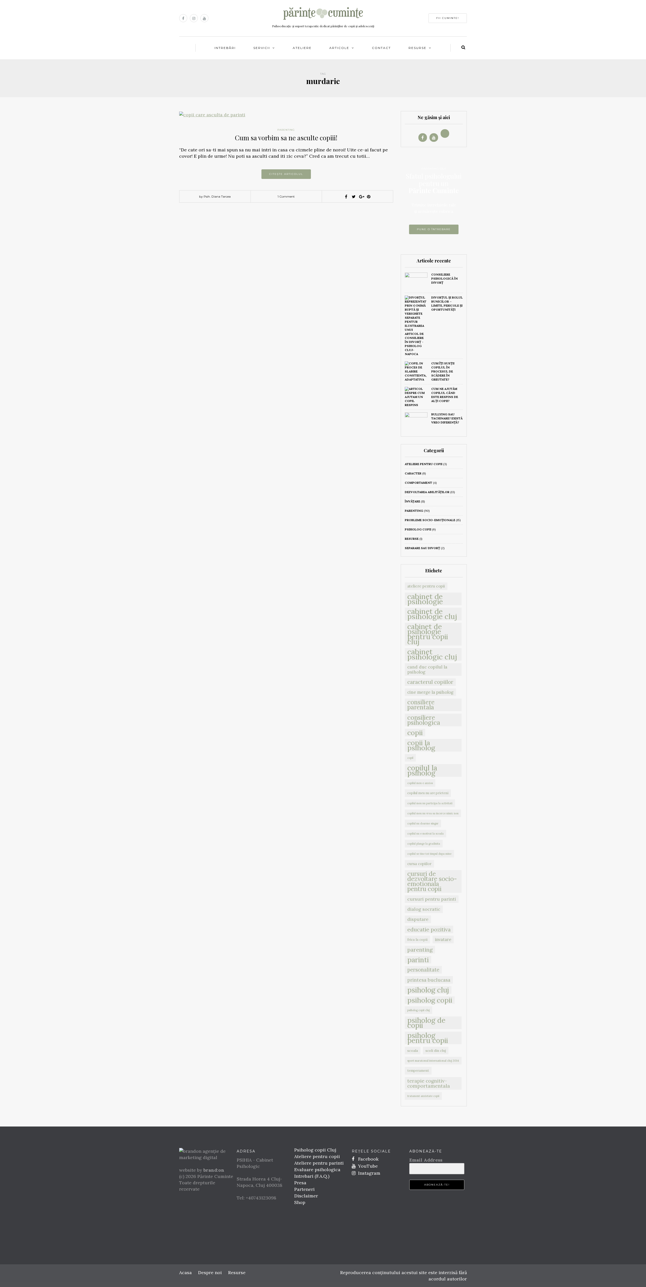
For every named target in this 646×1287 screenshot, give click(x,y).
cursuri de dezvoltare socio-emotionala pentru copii (432, 881)
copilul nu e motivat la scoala (425, 833)
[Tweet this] (354, 197)
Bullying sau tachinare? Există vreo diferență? (447, 418)
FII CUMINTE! (447, 18)
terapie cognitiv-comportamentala (428, 1083)
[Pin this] (369, 197)
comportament (418, 483)
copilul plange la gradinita (423, 843)
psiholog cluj (428, 990)
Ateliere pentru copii (317, 1156)
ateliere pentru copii (423, 464)
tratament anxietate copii (423, 1096)
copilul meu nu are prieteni (427, 793)
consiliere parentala (421, 705)
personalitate (423, 970)
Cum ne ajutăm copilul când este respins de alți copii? (444, 395)
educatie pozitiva (429, 929)
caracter (413, 473)
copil (410, 758)
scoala (412, 1050)
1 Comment (286, 196)
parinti (418, 959)
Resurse (417, 48)
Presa (300, 1183)
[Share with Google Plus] (361, 197)
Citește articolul (286, 174)
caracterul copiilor (430, 682)
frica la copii (417, 939)
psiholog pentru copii (427, 1038)
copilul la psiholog (422, 770)
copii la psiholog (421, 745)
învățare (412, 501)
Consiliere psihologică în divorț (444, 278)
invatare (443, 939)
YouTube (367, 1166)
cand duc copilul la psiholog (427, 669)
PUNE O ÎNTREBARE (434, 229)
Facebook (368, 1159)
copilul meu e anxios (420, 783)
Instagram (368, 1173)
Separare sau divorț (422, 548)
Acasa (185, 1272)
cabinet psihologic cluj (432, 654)
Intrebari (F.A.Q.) (311, 1176)
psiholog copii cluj (418, 1010)
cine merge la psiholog (430, 692)
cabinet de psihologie (425, 599)
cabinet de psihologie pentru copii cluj (427, 634)
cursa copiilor (419, 863)
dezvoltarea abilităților (427, 492)
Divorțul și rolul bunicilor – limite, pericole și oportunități (447, 303)
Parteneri (304, 1189)
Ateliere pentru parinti (319, 1163)
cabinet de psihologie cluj (432, 614)
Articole (339, 48)
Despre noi (210, 1272)
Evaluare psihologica (317, 1169)
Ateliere (302, 48)
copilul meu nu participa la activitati (429, 803)
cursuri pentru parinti (431, 899)
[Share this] (346, 197)
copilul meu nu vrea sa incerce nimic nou (433, 813)
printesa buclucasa (428, 980)
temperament (418, 1070)
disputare (417, 919)
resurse (412, 539)
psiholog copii (418, 529)
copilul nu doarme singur (423, 823)
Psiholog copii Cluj (315, 1150)
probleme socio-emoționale (430, 520)
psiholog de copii (426, 1022)
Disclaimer (306, 1196)
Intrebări (225, 48)
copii (415, 732)
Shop (299, 1202)
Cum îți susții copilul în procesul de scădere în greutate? (442, 371)
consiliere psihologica (423, 720)
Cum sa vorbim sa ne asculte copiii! (286, 137)
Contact (381, 48)
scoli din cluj (435, 1050)
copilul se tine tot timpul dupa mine (429, 853)
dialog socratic (423, 909)
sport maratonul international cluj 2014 (433, 1060)
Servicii (261, 48)
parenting (286, 129)
